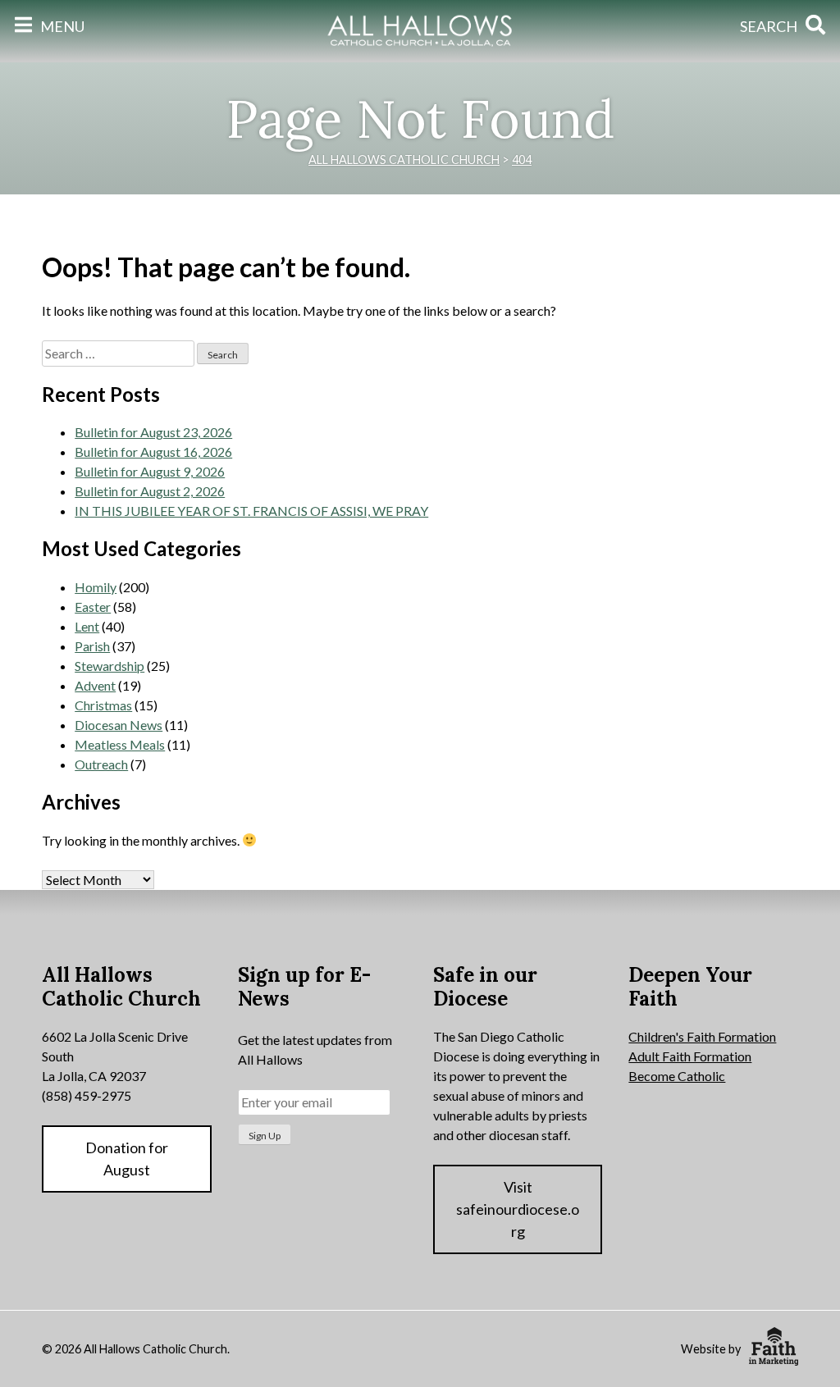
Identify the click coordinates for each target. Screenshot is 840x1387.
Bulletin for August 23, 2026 (153, 432)
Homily (95, 587)
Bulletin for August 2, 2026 (150, 491)
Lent (87, 626)
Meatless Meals (120, 744)
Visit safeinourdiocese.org (517, 1209)
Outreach (101, 764)
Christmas (103, 705)
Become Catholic (676, 1076)
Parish (92, 646)
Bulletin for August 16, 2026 (153, 451)
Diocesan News (118, 724)
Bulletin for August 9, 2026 (150, 471)
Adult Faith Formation (689, 1056)
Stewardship (109, 665)
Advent (95, 685)
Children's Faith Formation (702, 1036)
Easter (93, 606)
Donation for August (126, 1158)
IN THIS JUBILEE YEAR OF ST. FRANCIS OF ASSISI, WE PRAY (251, 510)
